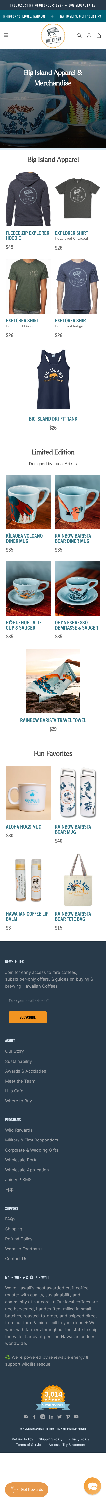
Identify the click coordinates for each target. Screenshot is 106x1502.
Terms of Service (29, 1445)
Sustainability (18, 1061)
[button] (92, 1486)
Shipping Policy (50, 1439)
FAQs (10, 1218)
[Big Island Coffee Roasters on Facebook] (34, 1418)
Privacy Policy (78, 1439)
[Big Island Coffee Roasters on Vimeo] (68, 1418)
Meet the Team (20, 1081)
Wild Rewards (19, 1130)
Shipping (13, 1228)
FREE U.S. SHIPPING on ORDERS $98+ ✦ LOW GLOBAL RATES (53, 5)
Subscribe (28, 1017)
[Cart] (98, 35)
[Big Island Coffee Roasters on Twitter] (59, 1418)
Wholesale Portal (22, 1160)
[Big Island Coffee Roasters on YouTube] (76, 1418)
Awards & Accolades (25, 1071)
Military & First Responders (31, 1140)
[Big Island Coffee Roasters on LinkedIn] (51, 1418)
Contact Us (16, 1258)
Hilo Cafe (14, 1090)
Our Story (14, 1051)
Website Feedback (23, 1248)
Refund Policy (18, 1238)
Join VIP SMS (18, 1179)
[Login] (89, 35)
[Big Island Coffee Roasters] (53, 35)
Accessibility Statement (67, 1445)
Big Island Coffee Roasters (44, 1429)
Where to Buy (18, 1100)
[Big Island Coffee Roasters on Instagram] (42, 1418)
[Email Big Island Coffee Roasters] (25, 1418)
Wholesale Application (27, 1169)
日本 (9, 1189)
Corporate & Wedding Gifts (31, 1150)
